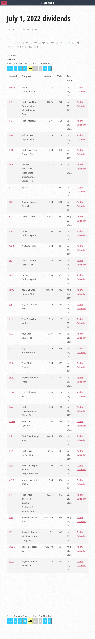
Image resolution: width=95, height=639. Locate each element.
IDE (11, 348)
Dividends (47, 3)
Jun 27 (10, 68)
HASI (11, 164)
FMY (11, 450)
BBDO (12, 546)
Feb (26, 43)
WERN (12, 87)
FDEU (12, 421)
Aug (77, 43)
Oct (21, 47)
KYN (11, 532)
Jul (69, 43)
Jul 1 (30, 68)
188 (27, 30)
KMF (11, 561)
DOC (11, 377)
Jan (18, 43)
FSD (11, 465)
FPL (11, 102)
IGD (11, 363)
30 (25, 68)
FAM (11, 407)
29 (20, 68)
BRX (11, 202)
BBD (11, 517)
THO (11, 392)
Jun (60, 43)
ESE (11, 231)
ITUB (11, 289)
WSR (11, 245)
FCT (11, 150)
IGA (11, 333)
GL (10, 216)
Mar (35, 43)
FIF (10, 436)
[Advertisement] (47, 596)
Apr (43, 43)
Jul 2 (35, 68)
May (52, 43)
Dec (38, 47)
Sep (13, 47)
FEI (10, 120)
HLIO (11, 275)
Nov (30, 47)
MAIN (11, 135)
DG (10, 260)
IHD (11, 319)
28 (15, 68)
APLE (11, 480)
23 (36, 30)
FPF (11, 494)
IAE (10, 304)
